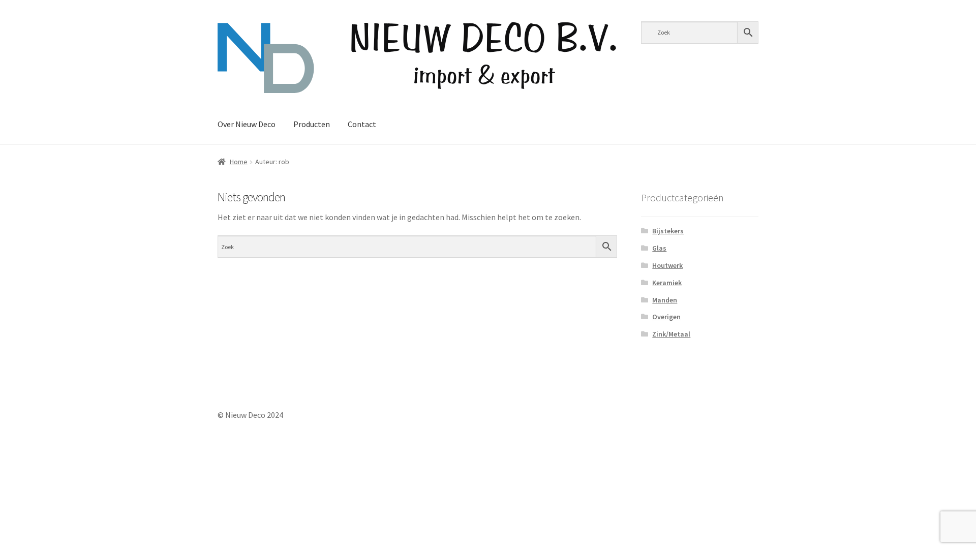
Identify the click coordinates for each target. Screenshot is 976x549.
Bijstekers (668, 230)
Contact (362, 124)
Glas (659, 248)
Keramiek (667, 282)
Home (239, 161)
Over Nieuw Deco (247, 124)
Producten (311, 124)
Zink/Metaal (671, 334)
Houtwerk (667, 265)
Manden (664, 299)
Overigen (666, 316)
